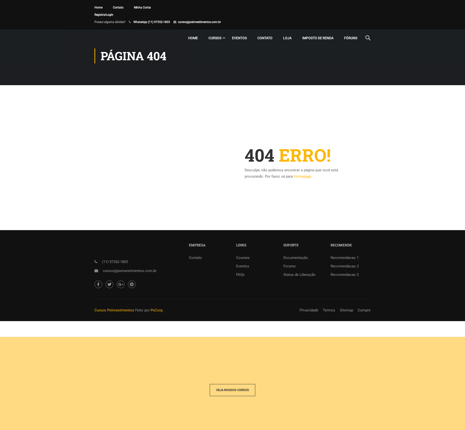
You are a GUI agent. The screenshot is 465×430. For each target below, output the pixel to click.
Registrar (100, 14)
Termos (329, 310)
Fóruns (350, 38)
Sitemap (346, 310)
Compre (364, 310)
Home (98, 7)
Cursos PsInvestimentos (114, 310)
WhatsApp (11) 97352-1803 (151, 22)
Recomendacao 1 (345, 258)
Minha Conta (142, 7)
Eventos (239, 38)
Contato (118, 7)
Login (109, 14)
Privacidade (309, 310)
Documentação (295, 258)
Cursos (215, 38)
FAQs (240, 274)
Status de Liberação (299, 274)
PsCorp (157, 310)
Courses (243, 258)
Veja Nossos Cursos (232, 390)
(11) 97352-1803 (115, 262)
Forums (289, 266)
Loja (287, 38)
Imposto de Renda (317, 38)
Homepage (302, 176)
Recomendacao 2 (345, 266)
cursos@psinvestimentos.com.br (199, 22)
